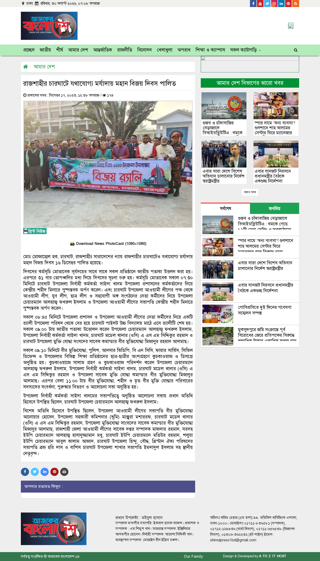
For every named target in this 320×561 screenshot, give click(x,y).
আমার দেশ (78, 50)
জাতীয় (45, 50)
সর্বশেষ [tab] (225, 208)
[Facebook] (253, 3)
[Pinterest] (288, 3)
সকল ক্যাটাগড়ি (243, 50)
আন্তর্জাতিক (102, 50)
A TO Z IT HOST (273, 556)
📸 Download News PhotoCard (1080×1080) (108, 243)
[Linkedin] (281, 3)
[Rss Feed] (295, 3)
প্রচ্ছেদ (29, 50)
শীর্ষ (59, 50)
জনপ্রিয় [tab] (274, 208)
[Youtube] (260, 3)
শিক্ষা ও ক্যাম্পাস (210, 50)
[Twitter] (267, 3)
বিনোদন (144, 50)
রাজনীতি (124, 50)
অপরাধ (184, 50)
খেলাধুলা (164, 50)
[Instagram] (274, 3)
